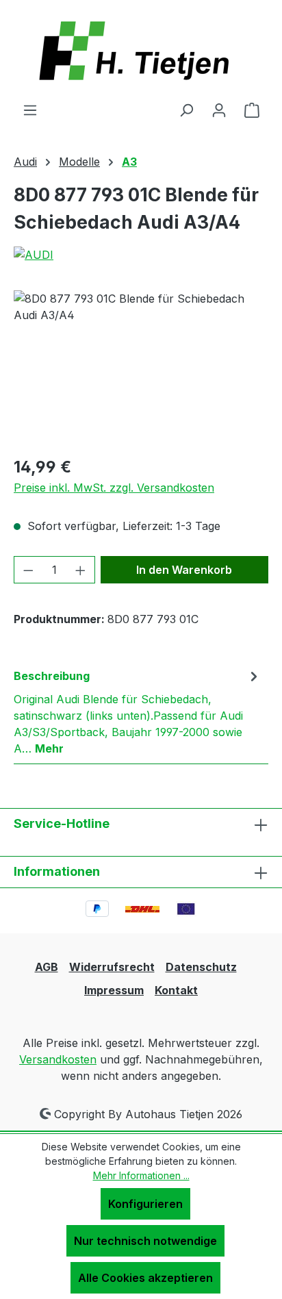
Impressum (114, 990)
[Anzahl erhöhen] (80, 569)
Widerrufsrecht (112, 967)
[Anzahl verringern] (28, 569)
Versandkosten (58, 1059)
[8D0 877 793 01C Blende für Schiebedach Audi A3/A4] (141, 367)
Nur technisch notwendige (145, 1241)
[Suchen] (186, 109)
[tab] (137, 711)
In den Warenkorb (184, 570)
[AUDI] (141, 255)
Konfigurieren (145, 1204)
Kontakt (176, 990)
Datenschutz (201, 967)
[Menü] (30, 109)
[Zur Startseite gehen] (141, 50)
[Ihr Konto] (219, 109)
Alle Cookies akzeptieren (145, 1278)
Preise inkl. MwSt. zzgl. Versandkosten (114, 487)
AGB (46, 967)
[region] (141, 367)
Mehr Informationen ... (141, 1175)
